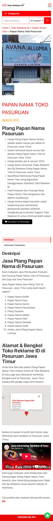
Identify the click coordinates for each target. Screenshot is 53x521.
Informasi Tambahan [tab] (14, 245)
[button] (26, 413)
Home (5, 27)
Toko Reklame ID (20, 27)
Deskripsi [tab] (9, 239)
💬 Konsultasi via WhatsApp (17, 222)
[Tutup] (39, 396)
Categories (13, 13)
